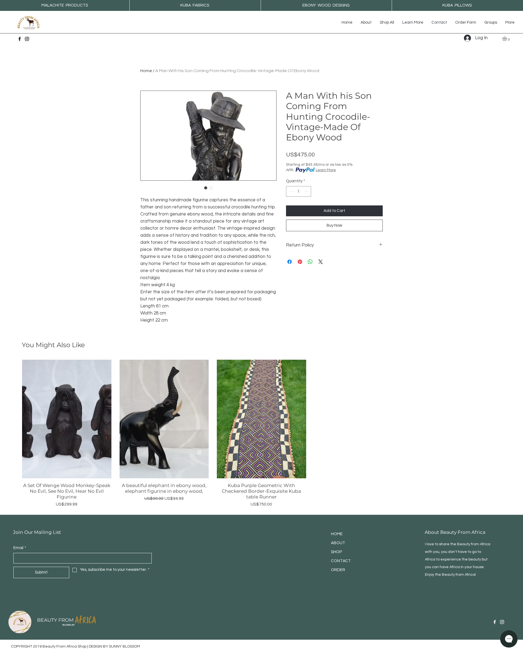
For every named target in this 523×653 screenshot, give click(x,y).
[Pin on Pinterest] (300, 261)
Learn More (326, 170)
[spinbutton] (298, 191)
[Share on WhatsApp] (310, 261)
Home (146, 71)
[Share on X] (320, 261)
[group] (261, 433)
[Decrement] (290, 191)
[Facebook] (19, 39)
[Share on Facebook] (289, 261)
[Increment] (307, 191)
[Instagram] (27, 39)
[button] (412, 22)
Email (19, 548)
